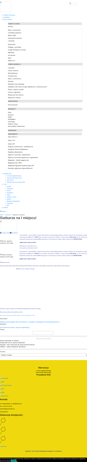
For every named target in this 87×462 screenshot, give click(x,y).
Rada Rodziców (13, 73)
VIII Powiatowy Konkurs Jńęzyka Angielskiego (14, 327)
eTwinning (11, 121)
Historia (9, 199)
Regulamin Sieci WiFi (15, 163)
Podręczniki (11, 44)
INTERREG (12, 119)
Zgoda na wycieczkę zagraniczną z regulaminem (23, 157)
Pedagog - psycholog (14, 47)
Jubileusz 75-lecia (11, 197)
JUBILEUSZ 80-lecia (9, 15)
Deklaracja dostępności (11, 415)
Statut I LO (11, 140)
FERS (10, 117)
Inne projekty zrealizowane (16, 126)
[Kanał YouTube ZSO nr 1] (43, 430)
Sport (9, 58)
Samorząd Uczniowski (15, 38)
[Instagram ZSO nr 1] (43, 439)
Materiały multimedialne (13, 201)
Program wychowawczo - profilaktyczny (20, 146)
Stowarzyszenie (13, 105)
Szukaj (2, 329)
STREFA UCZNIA (14, 24)
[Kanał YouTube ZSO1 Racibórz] (84, 2)
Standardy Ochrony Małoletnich (18, 149)
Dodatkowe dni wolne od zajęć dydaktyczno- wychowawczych (27, 87)
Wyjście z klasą (13, 124)
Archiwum (14, 233)
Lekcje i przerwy (13, 70)
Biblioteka (11, 52)
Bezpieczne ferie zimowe (16, 95)
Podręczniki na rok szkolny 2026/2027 (12, 342)
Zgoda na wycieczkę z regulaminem (19, 155)
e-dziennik (11, 41)
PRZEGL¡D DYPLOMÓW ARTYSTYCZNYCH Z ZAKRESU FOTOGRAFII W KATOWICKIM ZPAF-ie (30, 322)
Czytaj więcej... (4, 411)
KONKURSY (12, 130)
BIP (8, 205)
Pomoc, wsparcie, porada (16, 89)
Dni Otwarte (10, 180)
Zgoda (14, 461)
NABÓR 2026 (7, 173)
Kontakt (9, 186)
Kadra (8, 195)
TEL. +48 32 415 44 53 (6, 406)
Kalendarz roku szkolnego (16, 84)
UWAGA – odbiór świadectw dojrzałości (13, 347)
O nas (5, 184)
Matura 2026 (12, 35)
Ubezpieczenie (12, 76)
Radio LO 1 (11, 60)
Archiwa (2, 351)
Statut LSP (11, 144)
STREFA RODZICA (14, 64)
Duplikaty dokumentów (15, 152)
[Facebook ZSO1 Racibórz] (82, 2)
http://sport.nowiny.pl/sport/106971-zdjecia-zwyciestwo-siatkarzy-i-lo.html (17, 315)
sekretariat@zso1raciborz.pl (7, 409)
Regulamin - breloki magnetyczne (18, 160)
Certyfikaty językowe (14, 33)
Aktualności (6, 17)
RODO (9, 190)
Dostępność (10, 192)
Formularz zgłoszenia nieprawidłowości (20, 168)
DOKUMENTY (13, 134)
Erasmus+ (11, 115)
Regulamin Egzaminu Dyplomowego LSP (21, 165)
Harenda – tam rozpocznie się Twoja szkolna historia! (17, 345)
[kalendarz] (79, 2)
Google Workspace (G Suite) (17, 50)
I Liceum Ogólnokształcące (14, 176)
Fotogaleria (10, 203)
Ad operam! (11, 55)
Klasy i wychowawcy (14, 78)
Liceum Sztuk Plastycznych (14, 178)
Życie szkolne (7, 19)
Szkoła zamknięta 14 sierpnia (9, 340)
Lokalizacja (10, 188)
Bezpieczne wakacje (14, 97)
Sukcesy (10, 26)
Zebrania (10, 81)
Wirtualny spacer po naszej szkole (16, 182)
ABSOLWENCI (13, 101)
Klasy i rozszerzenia (14, 30)
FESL (10, 112)
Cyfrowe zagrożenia (14, 92)
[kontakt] (80, 2)
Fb (37, 248)
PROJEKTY (12, 109)
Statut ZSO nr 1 (13, 137)
